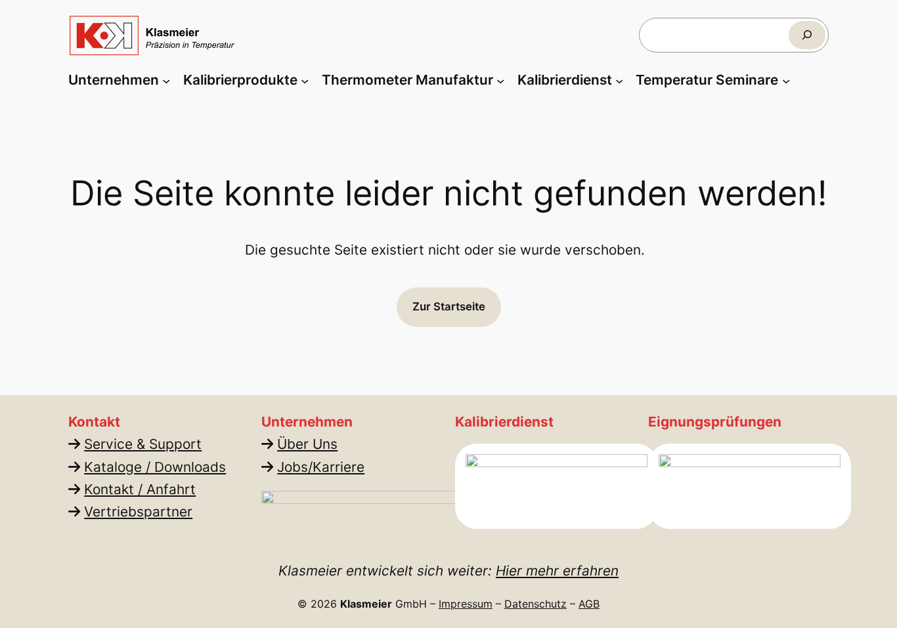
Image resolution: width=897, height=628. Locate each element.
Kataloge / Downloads (155, 467)
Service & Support (143, 444)
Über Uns (307, 444)
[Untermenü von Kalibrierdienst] (619, 80)
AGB (589, 603)
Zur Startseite (448, 306)
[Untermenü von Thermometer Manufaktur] (500, 80)
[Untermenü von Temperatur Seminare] (786, 80)
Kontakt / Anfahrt (140, 489)
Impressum (465, 603)
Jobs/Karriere (320, 467)
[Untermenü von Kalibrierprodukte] (305, 80)
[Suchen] (807, 35)
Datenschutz (535, 603)
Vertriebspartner (138, 511)
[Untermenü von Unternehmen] (166, 80)
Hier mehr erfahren (557, 570)
